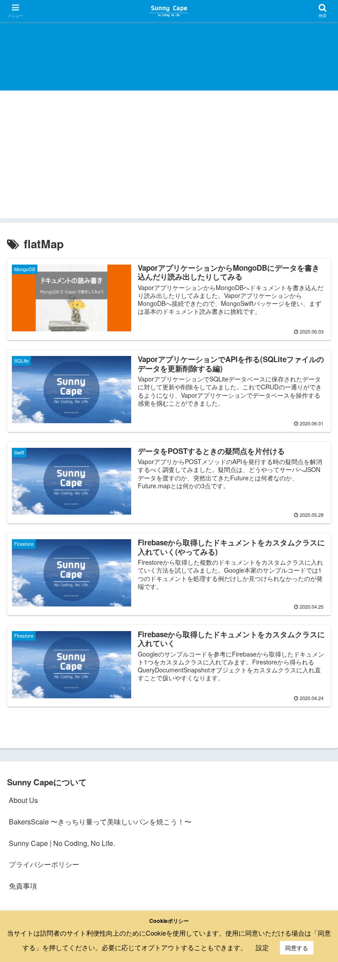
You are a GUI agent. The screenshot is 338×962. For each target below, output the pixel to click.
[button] (312, 815)
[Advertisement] (169, 156)
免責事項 (23, 886)
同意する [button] (296, 948)
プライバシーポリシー (44, 864)
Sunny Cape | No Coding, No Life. (62, 843)
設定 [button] (262, 947)
